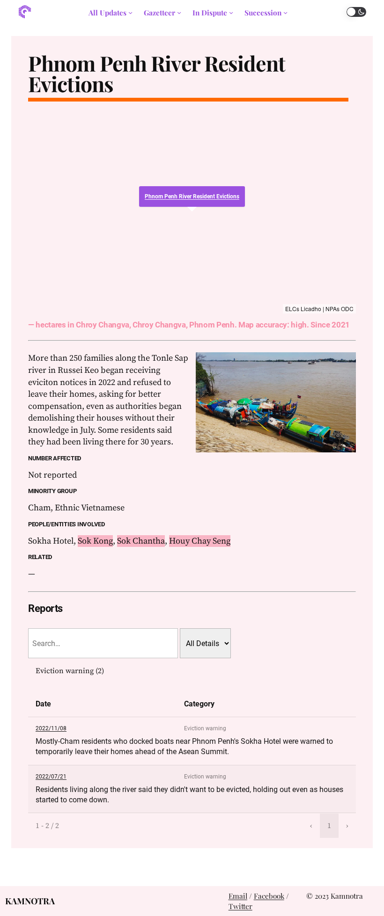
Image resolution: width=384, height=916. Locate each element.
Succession (262, 12)
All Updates (107, 12)
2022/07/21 (51, 776)
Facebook (269, 896)
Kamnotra (30, 901)
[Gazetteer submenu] (179, 12)
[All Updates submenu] (130, 12)
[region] (192, 211)
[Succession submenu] (285, 12)
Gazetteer (159, 12)
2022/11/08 (51, 728)
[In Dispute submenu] (231, 12)
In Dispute (209, 12)
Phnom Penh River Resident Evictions (156, 74)
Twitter (240, 906)
